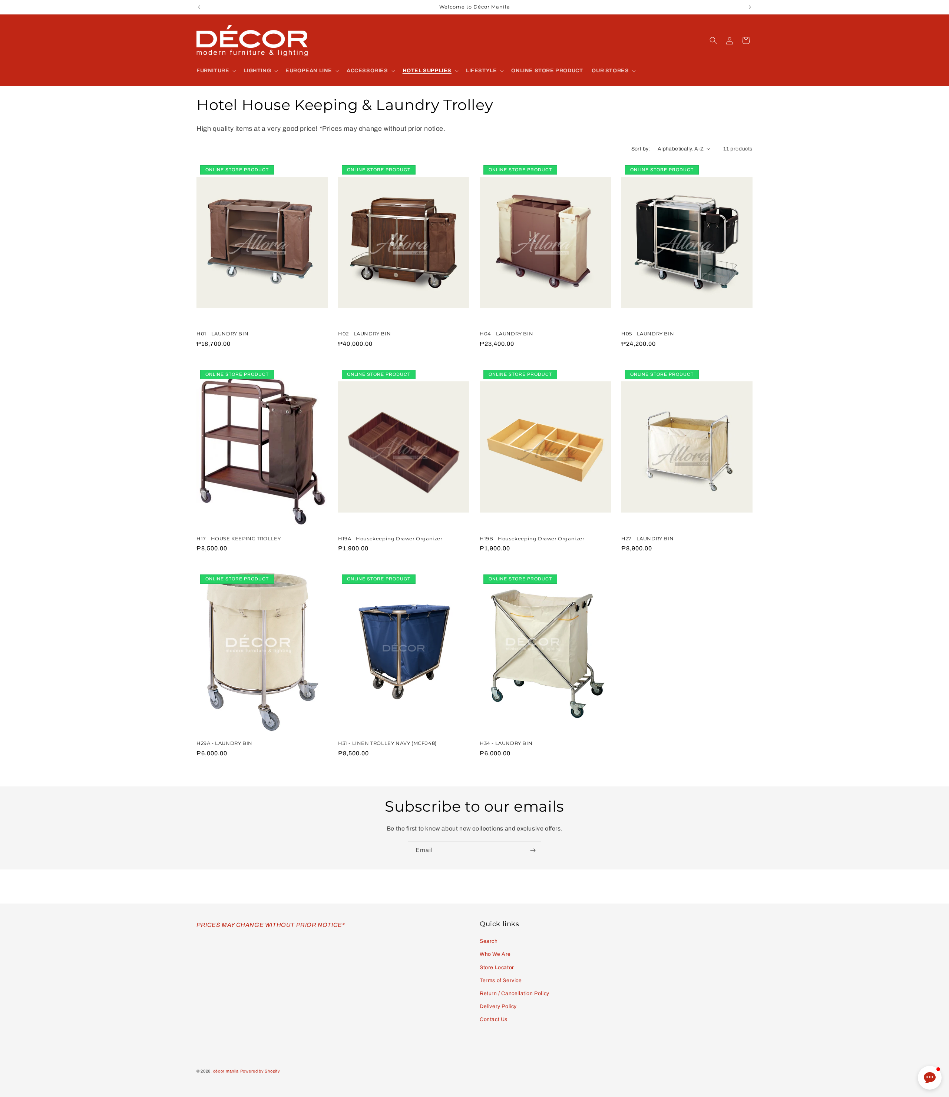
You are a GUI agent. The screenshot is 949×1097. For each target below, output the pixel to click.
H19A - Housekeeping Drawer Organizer (390, 538)
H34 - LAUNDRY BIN (506, 743)
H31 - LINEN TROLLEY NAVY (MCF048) (387, 743)
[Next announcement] (750, 7)
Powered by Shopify (260, 1071)
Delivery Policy (498, 1006)
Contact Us (493, 1019)
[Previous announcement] (199, 7)
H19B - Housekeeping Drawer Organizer (532, 538)
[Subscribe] (533, 850)
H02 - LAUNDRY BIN (364, 334)
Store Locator (497, 967)
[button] (215, 71)
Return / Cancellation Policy (514, 993)
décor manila (226, 1071)
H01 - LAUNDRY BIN (222, 334)
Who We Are (495, 954)
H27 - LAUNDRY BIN (647, 538)
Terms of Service (501, 980)
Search (489, 941)
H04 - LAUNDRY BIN (506, 334)
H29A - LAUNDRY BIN (224, 743)
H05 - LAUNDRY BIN (647, 334)
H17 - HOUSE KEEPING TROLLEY (238, 538)
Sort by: (640, 149)
